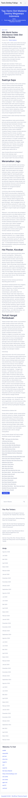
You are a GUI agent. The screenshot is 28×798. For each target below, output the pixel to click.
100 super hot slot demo (11, 439)
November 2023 (6, 672)
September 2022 (6, 724)
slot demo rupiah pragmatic (9, 482)
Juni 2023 (5, 691)
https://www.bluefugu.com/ (9, 773)
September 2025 (6, 589)
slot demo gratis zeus (8, 476)
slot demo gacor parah (18, 472)
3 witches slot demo (7, 441)
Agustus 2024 (6, 638)
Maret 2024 (5, 657)
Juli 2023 (4, 687)
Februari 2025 (6, 615)
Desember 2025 (6, 578)
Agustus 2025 (6, 593)
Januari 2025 (5, 619)
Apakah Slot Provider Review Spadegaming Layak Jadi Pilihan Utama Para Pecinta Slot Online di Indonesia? (13, 525)
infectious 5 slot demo (8, 464)
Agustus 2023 (6, 683)
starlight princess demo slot (9, 488)
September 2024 (6, 634)
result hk (4, 768)
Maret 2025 (5, 612)
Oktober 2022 (6, 721)
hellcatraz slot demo (7, 462)
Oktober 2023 (6, 675)
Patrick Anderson (13, 40)
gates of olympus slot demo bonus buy (12, 460)
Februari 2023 (6, 706)
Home (14, 19)
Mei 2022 (4, 728)
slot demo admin (6, 472)
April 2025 (5, 608)
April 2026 (5, 563)
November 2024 (6, 627)
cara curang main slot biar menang (11, 445)
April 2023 (5, 698)
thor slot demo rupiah (8, 490)
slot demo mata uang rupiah (9, 478)
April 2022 (5, 732)
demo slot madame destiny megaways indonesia (12, 453)
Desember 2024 (6, 623)
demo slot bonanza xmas (8, 449)
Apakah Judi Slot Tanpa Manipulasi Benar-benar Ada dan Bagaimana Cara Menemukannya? (13, 532)
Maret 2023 (5, 702)
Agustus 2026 (6, 551)
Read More (5, 493)
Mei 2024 (4, 649)
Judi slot (4, 788)
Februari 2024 (6, 660)
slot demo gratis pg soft (8, 474)
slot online (5, 776)
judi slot (4, 756)
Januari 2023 (5, 709)
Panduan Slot (5, 40)
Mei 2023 (4, 694)
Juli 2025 (4, 597)
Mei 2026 (4, 559)
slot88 (4, 750)
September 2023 (6, 679)
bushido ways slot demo (8, 443)
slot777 (4, 785)
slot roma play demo (7, 486)
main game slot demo (7, 468)
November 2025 (6, 582)
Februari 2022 (6, 739)
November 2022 (6, 717)
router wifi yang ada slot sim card (11, 470)
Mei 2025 (4, 604)
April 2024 (5, 653)
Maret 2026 (5, 567)
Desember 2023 (6, 668)
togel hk (4, 762)
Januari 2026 (5, 574)
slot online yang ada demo (9, 484)
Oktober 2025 (6, 585)
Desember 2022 (6, 713)
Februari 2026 (6, 570)
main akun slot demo (7, 466)
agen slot (4, 782)
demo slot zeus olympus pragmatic (11, 458)
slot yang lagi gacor (19, 486)
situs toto (4, 759)
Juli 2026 (4, 555)
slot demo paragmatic (7, 480)
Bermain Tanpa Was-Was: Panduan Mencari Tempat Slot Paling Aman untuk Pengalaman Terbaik (13, 539)
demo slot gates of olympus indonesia (12, 451)
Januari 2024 (5, 664)
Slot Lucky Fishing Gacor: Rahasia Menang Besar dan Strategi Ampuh (13, 519)
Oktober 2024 (6, 630)
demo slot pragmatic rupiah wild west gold (13, 456)
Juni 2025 (5, 600)
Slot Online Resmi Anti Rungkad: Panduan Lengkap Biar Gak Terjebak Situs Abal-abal (13, 513)
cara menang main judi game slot (11, 447)
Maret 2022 (5, 736)
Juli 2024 (4, 642)
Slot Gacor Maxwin (7, 770)
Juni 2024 (5, 645)
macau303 (5, 753)
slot (3, 765)
